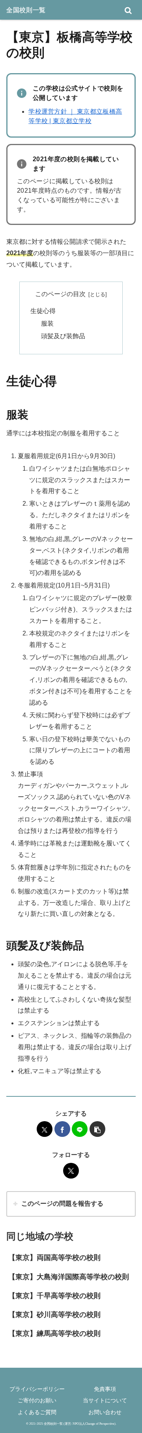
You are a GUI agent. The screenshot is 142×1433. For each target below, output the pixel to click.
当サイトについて (105, 1400)
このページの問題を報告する (62, 1203)
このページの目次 (60, 294)
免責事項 (105, 1389)
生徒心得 (43, 311)
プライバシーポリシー (37, 1389)
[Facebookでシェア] (62, 1129)
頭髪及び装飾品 (63, 336)
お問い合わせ (104, 1412)
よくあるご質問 (37, 1412)
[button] (97, 1129)
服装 (47, 323)
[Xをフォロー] (71, 1171)
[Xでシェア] (44, 1129)
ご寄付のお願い (37, 1400)
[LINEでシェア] (80, 1129)
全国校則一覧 (26, 10)
